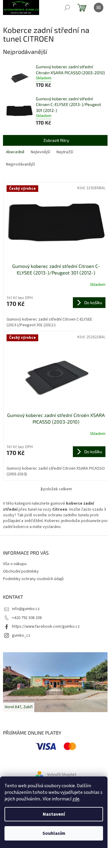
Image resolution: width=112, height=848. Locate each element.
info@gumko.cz (26, 609)
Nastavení (54, 814)
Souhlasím (53, 833)
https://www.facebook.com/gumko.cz (46, 626)
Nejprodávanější (20, 164)
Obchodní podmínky (21, 571)
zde (75, 799)
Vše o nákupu (15, 564)
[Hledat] (67, 7)
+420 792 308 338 (27, 618)
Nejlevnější (40, 152)
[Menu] (99, 7)
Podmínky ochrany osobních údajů (33, 579)
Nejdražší (64, 152)
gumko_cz (21, 635)
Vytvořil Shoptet (61, 775)
